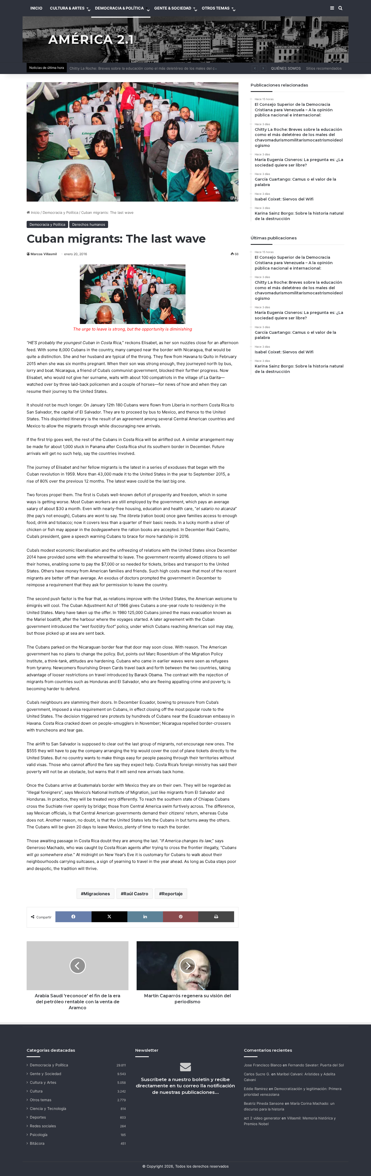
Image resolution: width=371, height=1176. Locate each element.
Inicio (35, 212)
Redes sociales (43, 1126)
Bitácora (37, 1143)
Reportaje (172, 893)
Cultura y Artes (43, 1082)
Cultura (36, 1091)
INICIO (36, 8)
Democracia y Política (60, 212)
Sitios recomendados (324, 68)
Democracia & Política (119, 8)
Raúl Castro (136, 893)
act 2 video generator (262, 1118)
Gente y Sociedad (45, 1074)
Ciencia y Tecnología (48, 1108)
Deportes (38, 1117)
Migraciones (97, 893)
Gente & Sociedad (172, 8)
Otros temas (40, 1100)
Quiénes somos (286, 68)
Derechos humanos (88, 224)
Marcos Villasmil (44, 254)
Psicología (39, 1134)
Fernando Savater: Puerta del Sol (316, 1065)
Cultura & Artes (67, 8)
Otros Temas (215, 8)
